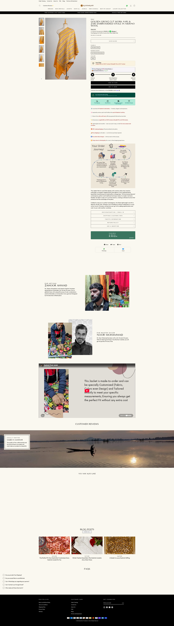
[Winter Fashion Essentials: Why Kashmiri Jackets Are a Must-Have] (87, 545)
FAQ (60, 1)
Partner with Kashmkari (71, 1)
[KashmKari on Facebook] (107, 607)
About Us (55, 1)
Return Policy (113, 222)
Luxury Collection (119, 8)
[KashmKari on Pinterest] (112, 607)
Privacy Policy (42, 609)
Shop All (77, 8)
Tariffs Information (113, 219)
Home (92, 19)
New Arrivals (60, 8)
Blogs (64, 1)
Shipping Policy (42, 607)
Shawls (84, 8)
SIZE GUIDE (113, 41)
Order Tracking (42, 1)
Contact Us (49, 1)
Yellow (93, 58)
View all (87, 531)
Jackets (69, 8)
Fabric (93, 45)
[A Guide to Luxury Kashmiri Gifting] (119, 545)
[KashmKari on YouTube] (109, 607)
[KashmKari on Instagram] (104, 607)
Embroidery (95, 50)
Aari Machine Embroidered (97, 53)
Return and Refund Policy (44, 602)
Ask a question (113, 226)
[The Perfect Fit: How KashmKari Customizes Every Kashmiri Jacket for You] (54, 545)
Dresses (50, 8)
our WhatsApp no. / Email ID (113, 212)
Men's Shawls (93, 8)
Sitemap (41, 611)
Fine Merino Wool (95, 47)
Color (93, 56)
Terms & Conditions (43, 604)
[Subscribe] (123, 603)
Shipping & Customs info (113, 215)
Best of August (105, 8)
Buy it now (113, 86)
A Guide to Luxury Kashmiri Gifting (120, 558)
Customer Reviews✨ (48, 5)
